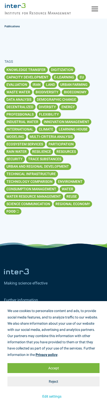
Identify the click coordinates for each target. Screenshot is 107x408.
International (19, 129)
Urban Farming (74, 85)
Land (50, 85)
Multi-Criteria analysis (51, 137)
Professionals (20, 114)
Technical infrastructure (31, 174)
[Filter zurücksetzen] (17, 211)
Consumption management (31, 189)
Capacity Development (27, 77)
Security (14, 159)
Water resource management (33, 196)
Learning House (73, 129)
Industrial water (22, 122)
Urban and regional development (37, 166)
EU (82, 77)
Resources (66, 152)
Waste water (18, 92)
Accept (53, 368)
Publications (12, 26)
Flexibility (49, 114)
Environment (70, 182)
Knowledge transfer (26, 70)
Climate (46, 129)
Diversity (47, 107)
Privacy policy (46, 355)
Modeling (15, 137)
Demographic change (56, 99)
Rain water (16, 152)
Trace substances (44, 159)
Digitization (62, 70)
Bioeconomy (75, 92)
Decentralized (19, 107)
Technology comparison (29, 182)
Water (67, 189)
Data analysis (18, 99)
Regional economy (72, 204)
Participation (61, 144)
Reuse (71, 196)
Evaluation (16, 85)
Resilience (41, 152)
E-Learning (64, 77)
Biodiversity (47, 92)
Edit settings (51, 396)
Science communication (28, 204)
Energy (68, 107)
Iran (37, 85)
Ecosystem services (24, 144)
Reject (53, 381)
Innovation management (66, 122)
